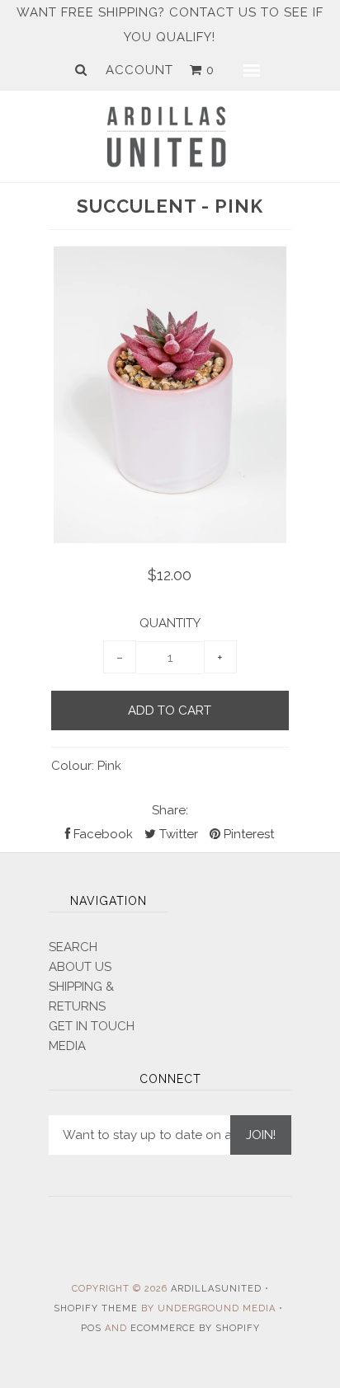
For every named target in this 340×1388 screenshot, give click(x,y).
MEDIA (67, 1046)
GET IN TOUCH (92, 1026)
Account (139, 70)
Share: (170, 810)
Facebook (101, 834)
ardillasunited (216, 1288)
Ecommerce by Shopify (195, 1328)
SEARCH (73, 947)
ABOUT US (80, 966)
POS (91, 1328)
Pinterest (247, 834)
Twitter (177, 834)
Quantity (170, 623)
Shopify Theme (96, 1308)
